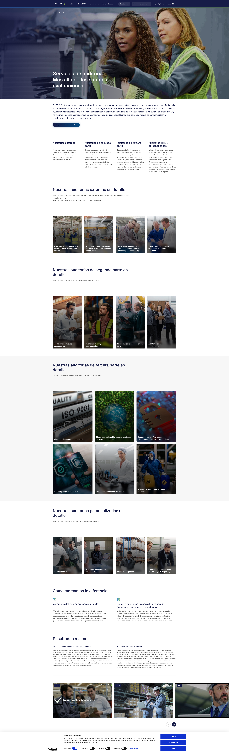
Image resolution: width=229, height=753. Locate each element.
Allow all (173, 736)
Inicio (54, 12)
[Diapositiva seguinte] (174, 724)
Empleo (110, 4)
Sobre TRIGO (82, 4)
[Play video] (82, 700)
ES (173, 4)
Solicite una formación (140, 4)
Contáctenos (124, 4)
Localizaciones (94, 4)
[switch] (92, 748)
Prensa (104, 4)
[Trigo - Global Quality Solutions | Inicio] (59, 4)
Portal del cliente (165, 4)
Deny (173, 748)
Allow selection (173, 742)
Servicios (71, 4)
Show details (134, 748)
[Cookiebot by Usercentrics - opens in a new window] (52, 749)
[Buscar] (156, 4)
